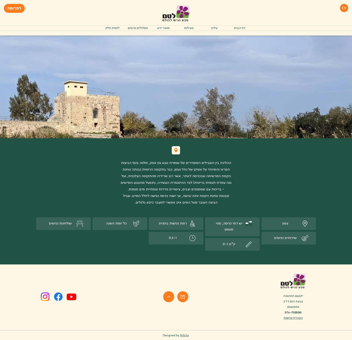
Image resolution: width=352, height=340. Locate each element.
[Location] (176, 150)
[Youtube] (71, 296)
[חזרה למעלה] (168, 296)
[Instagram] (45, 296)
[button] (188, 28)
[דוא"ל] (182, 296)
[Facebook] (58, 296)
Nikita (184, 335)
